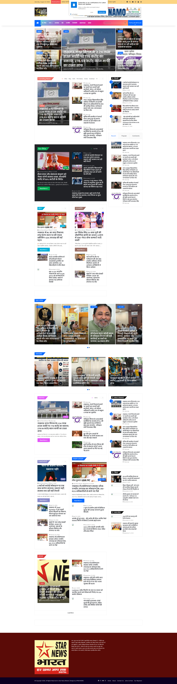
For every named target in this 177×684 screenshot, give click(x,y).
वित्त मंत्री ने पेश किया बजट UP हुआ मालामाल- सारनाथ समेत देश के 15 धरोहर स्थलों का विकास (131, 109)
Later (91, 12)
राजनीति (68, 23)
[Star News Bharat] (41, 12)
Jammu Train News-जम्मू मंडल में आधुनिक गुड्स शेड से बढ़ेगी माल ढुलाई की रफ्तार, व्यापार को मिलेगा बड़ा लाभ (93, 183)
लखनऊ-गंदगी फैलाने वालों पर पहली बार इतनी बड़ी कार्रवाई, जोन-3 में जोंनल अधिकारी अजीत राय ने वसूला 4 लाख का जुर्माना (47, 40)
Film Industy (80, 78)
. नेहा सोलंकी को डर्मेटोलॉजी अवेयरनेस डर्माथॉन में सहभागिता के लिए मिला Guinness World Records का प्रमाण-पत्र (131, 120)
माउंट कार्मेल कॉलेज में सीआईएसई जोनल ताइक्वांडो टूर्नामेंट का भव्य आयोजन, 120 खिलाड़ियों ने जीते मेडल (57, 261)
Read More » (44, 188)
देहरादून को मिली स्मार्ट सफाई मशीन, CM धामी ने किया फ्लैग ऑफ (123, 381)
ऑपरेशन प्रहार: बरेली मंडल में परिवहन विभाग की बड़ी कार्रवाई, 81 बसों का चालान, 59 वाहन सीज (101, 337)
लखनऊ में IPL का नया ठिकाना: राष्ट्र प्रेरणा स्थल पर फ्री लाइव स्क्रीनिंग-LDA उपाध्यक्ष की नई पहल (50, 236)
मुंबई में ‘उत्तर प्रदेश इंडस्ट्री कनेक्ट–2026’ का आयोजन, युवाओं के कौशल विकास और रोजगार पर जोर (94, 278)
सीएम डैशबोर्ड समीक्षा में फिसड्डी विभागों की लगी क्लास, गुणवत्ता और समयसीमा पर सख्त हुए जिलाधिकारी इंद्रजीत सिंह (128, 336)
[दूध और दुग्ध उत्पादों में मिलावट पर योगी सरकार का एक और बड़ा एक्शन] (77, 433)
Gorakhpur (92, 78)
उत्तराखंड (57, 23)
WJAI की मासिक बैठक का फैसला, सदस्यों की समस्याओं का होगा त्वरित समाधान (131, 478)
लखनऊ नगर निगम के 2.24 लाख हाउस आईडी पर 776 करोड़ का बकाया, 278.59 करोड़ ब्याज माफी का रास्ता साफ (86, 59)
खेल (62, 23)
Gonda (86, 78)
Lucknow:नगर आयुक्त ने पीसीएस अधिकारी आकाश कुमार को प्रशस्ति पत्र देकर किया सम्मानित (51, 381)
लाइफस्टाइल (82, 23)
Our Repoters (138, 680)
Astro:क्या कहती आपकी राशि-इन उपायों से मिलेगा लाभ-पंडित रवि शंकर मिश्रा (94, 529)
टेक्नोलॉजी (74, 23)
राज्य (50, 23)
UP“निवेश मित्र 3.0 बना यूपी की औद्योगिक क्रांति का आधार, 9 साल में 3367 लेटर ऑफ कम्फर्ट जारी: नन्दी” (89, 236)
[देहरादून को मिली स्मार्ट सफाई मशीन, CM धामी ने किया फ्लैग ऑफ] (125, 371)
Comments (135, 136)
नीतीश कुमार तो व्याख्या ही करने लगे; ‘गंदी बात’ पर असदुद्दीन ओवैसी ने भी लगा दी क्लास (131, 497)
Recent (113, 136)
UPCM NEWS (80, 680)
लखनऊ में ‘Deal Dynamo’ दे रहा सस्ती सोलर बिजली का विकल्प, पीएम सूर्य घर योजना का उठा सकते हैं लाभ (57, 511)
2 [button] (89, 347)
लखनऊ (66, 31)
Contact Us (120, 680)
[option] (88, 50)
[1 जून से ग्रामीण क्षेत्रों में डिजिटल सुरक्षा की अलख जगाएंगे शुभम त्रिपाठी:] (73, 506)
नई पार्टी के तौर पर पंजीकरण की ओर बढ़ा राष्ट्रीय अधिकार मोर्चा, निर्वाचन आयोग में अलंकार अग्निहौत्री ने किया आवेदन (93, 262)
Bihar (66, 78)
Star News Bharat (45, 123)
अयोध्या (120, 31)
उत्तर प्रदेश (66, 307)
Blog (70, 78)
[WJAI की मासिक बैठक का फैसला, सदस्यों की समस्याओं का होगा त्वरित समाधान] (116, 479)
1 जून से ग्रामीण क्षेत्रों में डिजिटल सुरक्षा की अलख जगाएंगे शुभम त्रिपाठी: (94, 510)
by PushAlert (74, 14)
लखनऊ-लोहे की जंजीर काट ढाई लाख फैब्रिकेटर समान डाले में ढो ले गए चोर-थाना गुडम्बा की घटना (93, 581)
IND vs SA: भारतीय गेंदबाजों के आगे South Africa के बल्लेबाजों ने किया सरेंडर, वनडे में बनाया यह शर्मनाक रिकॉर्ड (56, 277)
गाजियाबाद (39, 307)
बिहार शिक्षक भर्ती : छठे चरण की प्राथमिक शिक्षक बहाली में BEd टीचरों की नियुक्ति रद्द (131, 487)
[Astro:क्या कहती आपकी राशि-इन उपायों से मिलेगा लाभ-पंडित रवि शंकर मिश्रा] (73, 525)
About (114, 680)
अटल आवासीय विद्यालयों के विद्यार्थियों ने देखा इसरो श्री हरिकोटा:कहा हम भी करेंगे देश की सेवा (93, 171)
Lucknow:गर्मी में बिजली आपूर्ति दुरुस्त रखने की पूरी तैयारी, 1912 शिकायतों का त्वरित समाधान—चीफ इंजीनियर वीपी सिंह (88, 379)
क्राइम (89, 23)
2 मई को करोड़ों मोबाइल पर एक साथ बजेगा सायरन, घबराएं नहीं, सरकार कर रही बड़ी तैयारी (93, 158)
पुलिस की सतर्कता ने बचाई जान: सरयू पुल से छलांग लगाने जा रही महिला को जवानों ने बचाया (129, 43)
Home (109, 680)
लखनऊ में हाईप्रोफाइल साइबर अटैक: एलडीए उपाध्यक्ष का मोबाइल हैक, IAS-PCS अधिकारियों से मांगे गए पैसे (57, 541)
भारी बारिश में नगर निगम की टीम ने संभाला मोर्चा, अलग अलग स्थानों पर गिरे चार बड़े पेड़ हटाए (94, 447)
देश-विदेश (44, 23)
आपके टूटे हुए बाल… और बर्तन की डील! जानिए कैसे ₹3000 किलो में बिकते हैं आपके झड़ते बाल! (89, 519)
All (62, 78)
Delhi (73, 78)
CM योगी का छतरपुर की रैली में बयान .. (130, 517)
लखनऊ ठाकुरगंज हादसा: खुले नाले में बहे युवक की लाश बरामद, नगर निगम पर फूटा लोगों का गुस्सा (86, 195)
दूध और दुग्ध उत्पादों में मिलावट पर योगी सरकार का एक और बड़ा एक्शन (93, 436)
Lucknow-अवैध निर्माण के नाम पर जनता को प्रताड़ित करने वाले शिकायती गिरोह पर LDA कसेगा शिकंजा (87, 592)
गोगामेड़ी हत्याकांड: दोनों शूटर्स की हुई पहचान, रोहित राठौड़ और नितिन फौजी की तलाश (93, 604)
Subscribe (102, 12)
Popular (124, 136)
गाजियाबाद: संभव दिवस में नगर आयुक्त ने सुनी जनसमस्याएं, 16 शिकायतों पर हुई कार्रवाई (74, 337)
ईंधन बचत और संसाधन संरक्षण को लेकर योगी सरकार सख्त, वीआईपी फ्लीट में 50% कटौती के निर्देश (52, 177)
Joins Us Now (129, 680)
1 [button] (87, 347)
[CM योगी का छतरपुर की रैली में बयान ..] (116, 518)
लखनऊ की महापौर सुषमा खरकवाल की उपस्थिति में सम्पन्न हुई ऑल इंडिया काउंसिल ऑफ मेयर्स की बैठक (130, 527)
